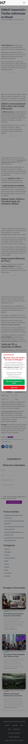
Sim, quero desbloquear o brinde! (14, 382)
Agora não (14, 387)
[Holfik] (3, 3)
